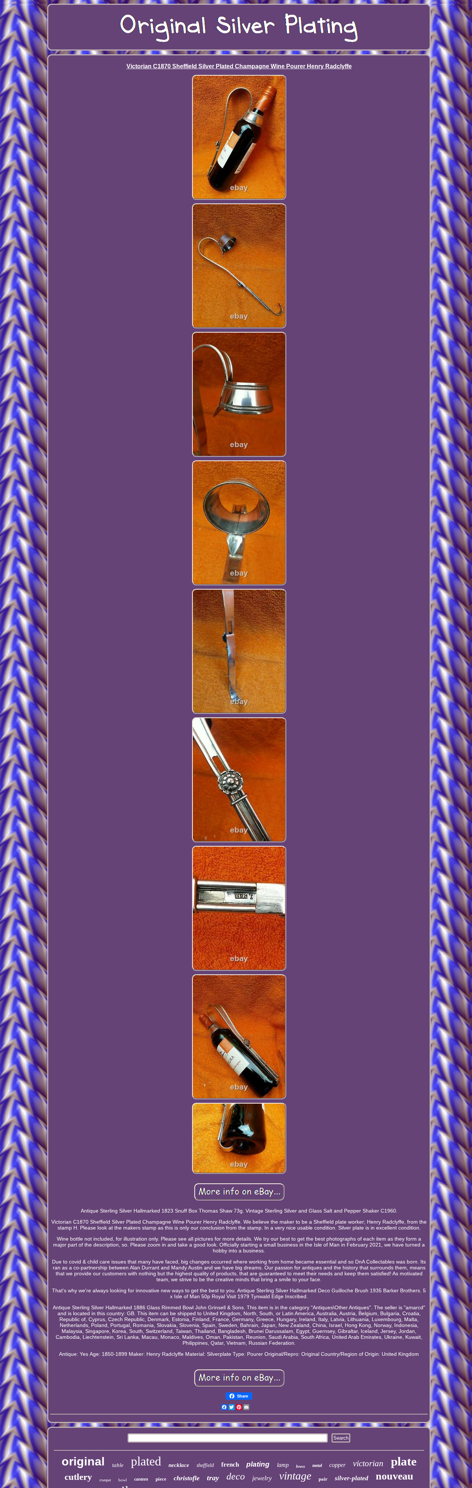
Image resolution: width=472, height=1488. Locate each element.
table (118, 1465)
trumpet (105, 1480)
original (83, 1461)
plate (404, 1461)
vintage (295, 1476)
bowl (122, 1480)
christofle (186, 1478)
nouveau (394, 1476)
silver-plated (351, 1478)
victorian (368, 1463)
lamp (283, 1465)
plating (258, 1464)
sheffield (205, 1465)
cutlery (78, 1477)
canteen (141, 1479)
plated (146, 1461)
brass (300, 1466)
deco (235, 1476)
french (230, 1464)
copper (337, 1465)
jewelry (262, 1478)
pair (323, 1479)
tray (213, 1478)
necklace (179, 1465)
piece (161, 1479)
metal (317, 1465)
